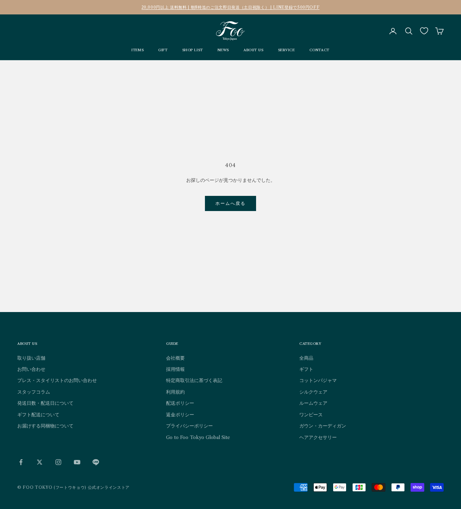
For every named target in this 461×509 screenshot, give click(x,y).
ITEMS (137, 50)
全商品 (306, 358)
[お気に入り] (424, 31)
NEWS (223, 50)
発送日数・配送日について (45, 403)
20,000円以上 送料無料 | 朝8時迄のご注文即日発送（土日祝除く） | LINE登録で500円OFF (231, 7)
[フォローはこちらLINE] (95, 462)
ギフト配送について (38, 414)
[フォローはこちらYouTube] (77, 462)
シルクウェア (313, 392)
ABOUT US (253, 50)
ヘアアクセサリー (318, 437)
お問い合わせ (31, 369)
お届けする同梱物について (45, 426)
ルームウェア (313, 403)
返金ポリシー (180, 414)
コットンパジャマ (318, 380)
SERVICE (286, 50)
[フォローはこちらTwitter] (39, 462)
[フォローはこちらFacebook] (20, 462)
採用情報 (175, 369)
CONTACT (319, 50)
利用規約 (175, 392)
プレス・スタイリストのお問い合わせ (57, 380)
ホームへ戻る (230, 203)
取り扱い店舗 (31, 358)
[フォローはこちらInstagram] (58, 462)
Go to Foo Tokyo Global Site (198, 437)
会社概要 (175, 358)
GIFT (162, 50)
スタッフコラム (33, 392)
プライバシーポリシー (189, 426)
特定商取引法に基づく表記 (194, 380)
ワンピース (311, 414)
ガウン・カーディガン (322, 426)
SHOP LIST (192, 50)
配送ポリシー (180, 403)
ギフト (306, 369)
